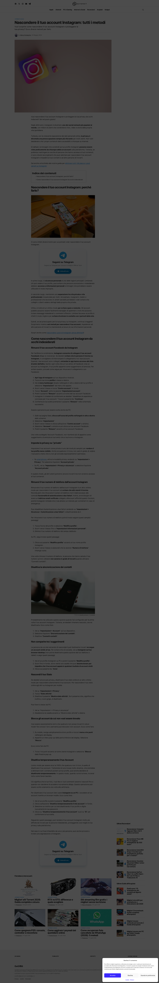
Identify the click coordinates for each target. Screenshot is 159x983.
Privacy (132, 979)
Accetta (112, 975)
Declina (130, 975)
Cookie (127, 979)
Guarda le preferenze (148, 975)
